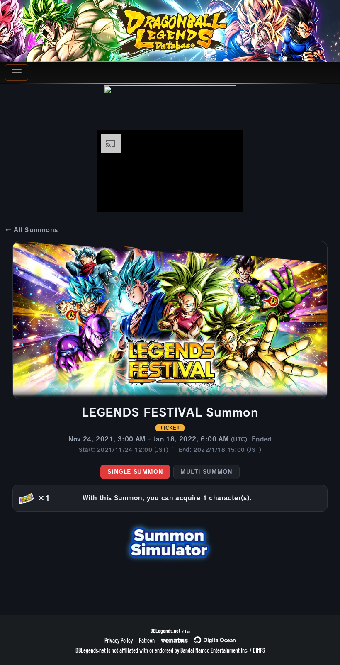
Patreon (147, 640)
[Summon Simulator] (170, 541)
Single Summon (135, 472)
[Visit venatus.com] (226, 198)
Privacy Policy (118, 640)
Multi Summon (206, 472)
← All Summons (31, 230)
